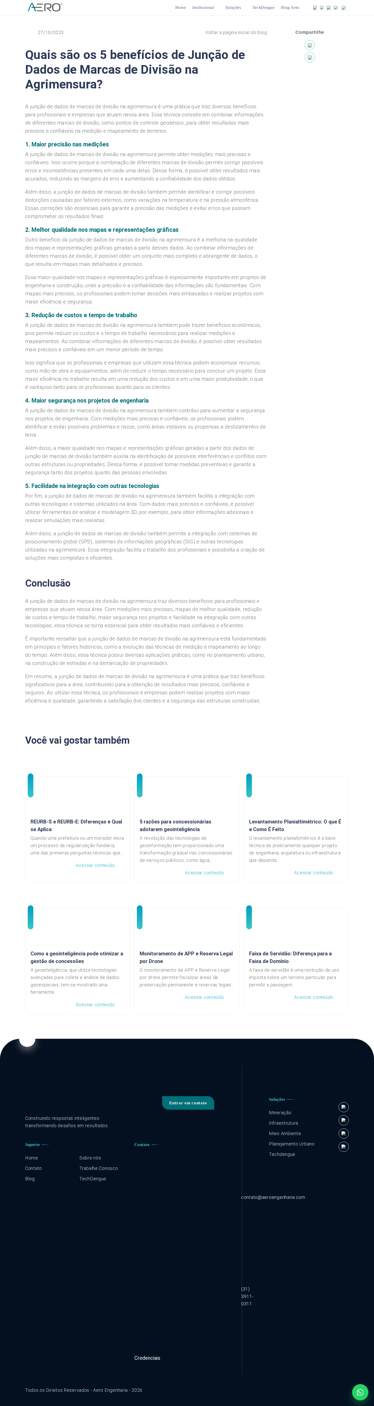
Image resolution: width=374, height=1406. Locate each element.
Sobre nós (90, 1157)
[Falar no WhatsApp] (360, 1392)
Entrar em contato (188, 1103)
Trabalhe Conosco (98, 1168)
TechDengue (263, 7)
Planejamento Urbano (292, 1144)
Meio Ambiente (285, 1133)
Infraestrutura (283, 1123)
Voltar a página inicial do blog (236, 32)
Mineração (280, 1112)
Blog (30, 1178)
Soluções (233, 7)
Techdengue (282, 1154)
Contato (33, 1168)
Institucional (203, 7)
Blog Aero (290, 7)
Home (180, 7)
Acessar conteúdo (95, 865)
